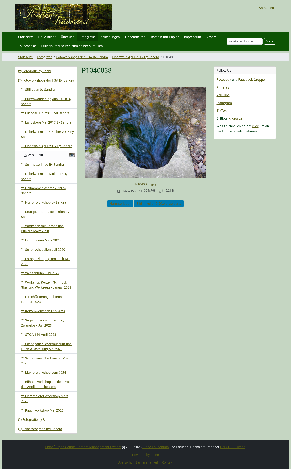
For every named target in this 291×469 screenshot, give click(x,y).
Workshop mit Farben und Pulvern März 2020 (42, 228)
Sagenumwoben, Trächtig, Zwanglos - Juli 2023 (42, 322)
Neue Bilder (47, 37)
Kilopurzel (235, 118)
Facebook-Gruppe (251, 80)
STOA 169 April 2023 (40, 335)
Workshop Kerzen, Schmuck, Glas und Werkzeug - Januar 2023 (46, 284)
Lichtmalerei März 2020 (42, 240)
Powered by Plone (145, 455)
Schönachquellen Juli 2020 (44, 250)
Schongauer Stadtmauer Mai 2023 (44, 360)
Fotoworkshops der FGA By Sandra (82, 57)
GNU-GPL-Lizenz (232, 447)
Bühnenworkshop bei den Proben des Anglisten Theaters (47, 384)
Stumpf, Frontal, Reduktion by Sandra (45, 214)
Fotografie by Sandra (37, 420)
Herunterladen (120, 204)
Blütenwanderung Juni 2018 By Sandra (46, 101)
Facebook (224, 80)
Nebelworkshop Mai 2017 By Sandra (44, 176)
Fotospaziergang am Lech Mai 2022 (45, 261)
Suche (269, 41)
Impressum (192, 37)
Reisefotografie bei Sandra (42, 429)
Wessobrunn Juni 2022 (41, 273)
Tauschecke (27, 46)
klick (255, 126)
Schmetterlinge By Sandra (44, 165)
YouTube (223, 95)
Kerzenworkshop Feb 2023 (44, 311)
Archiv (211, 37)
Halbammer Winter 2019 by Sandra (43, 190)
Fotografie (87, 37)
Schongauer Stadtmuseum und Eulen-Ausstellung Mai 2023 (46, 346)
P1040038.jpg (145, 184)
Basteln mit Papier (165, 37)
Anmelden (266, 8)
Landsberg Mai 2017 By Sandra (47, 122)
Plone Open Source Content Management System (83, 447)
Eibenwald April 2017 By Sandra (135, 57)
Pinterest (223, 87)
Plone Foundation (155, 447)
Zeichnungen (110, 37)
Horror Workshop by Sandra (45, 202)
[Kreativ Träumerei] (63, 17)
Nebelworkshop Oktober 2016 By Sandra (47, 134)
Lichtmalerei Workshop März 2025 (44, 398)
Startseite (25, 37)
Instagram (224, 103)
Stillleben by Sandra (39, 90)
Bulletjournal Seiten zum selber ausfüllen (72, 46)
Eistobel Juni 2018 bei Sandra (46, 113)
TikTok (222, 111)
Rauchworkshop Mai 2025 (43, 410)
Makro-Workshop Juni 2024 (45, 372)
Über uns (67, 37)
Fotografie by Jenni (36, 71)
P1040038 (35, 155)
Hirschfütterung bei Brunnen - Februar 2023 (45, 299)
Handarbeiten (135, 37)
